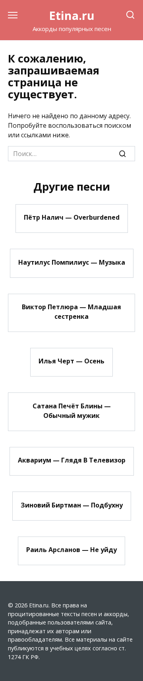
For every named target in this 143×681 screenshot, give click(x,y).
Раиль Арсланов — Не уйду (71, 549)
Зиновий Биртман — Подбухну (72, 504)
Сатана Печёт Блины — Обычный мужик (72, 410)
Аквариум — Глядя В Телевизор (72, 460)
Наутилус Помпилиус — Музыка (71, 262)
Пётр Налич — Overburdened (72, 217)
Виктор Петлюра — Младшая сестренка (71, 311)
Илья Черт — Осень (71, 361)
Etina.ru (72, 15)
